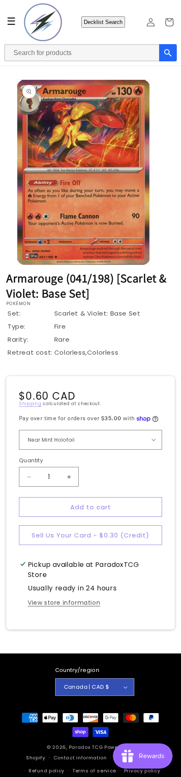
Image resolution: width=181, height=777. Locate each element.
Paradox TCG (86, 747)
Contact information (80, 757)
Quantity (31, 460)
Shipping (30, 403)
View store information (64, 602)
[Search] (168, 52)
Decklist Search (103, 22)
